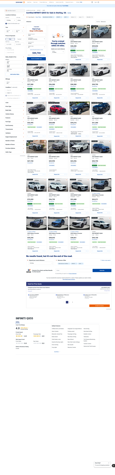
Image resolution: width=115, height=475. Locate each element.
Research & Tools (69, 2)
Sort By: (98, 21)
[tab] (17, 322)
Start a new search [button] (106, 260)
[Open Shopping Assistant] (113, 465)
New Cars (35, 2)
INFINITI (39, 10)
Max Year (18, 30)
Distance (7, 17)
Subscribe (102, 270)
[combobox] (14, 10)
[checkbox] (10, 50)
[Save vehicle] (88, 27)
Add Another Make (14, 74)
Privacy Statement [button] (72, 273)
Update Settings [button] (42, 55)
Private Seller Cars (43, 2)
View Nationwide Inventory (69, 279)
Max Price (17, 41)
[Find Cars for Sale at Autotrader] (20, 2)
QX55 (44, 10)
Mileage (8, 82)
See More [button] (56, 351)
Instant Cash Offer (59, 2)
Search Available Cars (36, 58)
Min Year (8, 30)
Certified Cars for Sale (30, 10)
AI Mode (79, 2)
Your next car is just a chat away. (57, 5)
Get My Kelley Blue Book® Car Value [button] (36, 49)
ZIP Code (18, 17)
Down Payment (31, 42)
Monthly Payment (31, 34)
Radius (53, 51)
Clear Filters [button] (38, 17)
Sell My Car (51, 2)
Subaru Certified (96, 193)
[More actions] (88, 59)
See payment (73, 47)
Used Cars (29, 2)
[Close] (109, 463)
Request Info (78, 59)
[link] (73, 52)
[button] (92, 2)
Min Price (7, 41)
